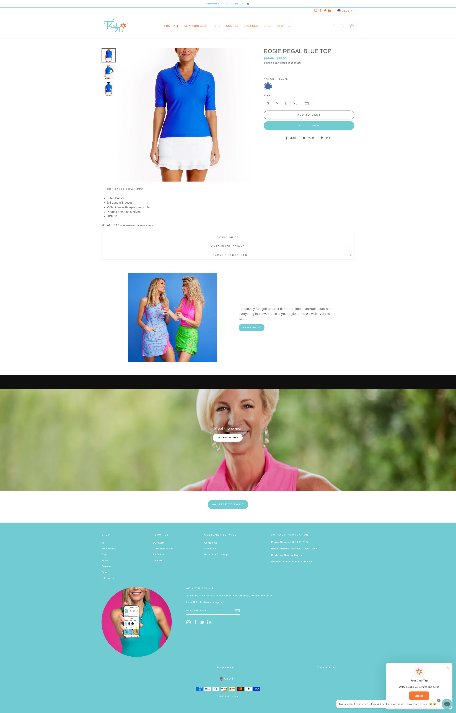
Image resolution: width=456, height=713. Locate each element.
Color (276, 79)
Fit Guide (158, 554)
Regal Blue (267, 86)
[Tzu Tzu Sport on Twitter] (202, 622)
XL (295, 103)
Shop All (171, 26)
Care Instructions (228, 246)
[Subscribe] (237, 611)
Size (267, 96)
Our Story (158, 542)
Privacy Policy (225, 667)
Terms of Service (327, 667)
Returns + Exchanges (228, 255)
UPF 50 (157, 560)
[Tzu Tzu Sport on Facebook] (195, 622)
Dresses (251, 26)
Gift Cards (108, 578)
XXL (307, 103)
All (103, 542)
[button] (447, 704)
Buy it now (309, 125)
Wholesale (210, 548)
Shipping (269, 62)
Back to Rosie (230, 504)
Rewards (284, 26)
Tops (217, 26)
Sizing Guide (228, 237)
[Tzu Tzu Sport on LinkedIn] (209, 622)
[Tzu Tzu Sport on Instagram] (188, 622)
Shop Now (251, 327)
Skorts (232, 26)
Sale (267, 26)
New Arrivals (195, 26)
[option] (228, 4)
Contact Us (210, 542)
